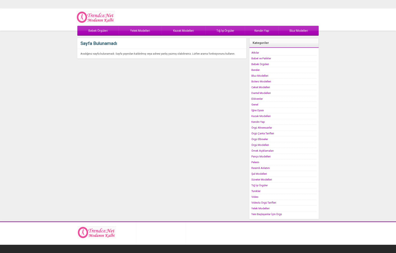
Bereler (255, 69)
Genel (254, 104)
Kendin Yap (258, 121)
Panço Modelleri (261, 156)
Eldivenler (257, 98)
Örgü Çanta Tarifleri (262, 133)
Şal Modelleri (259, 173)
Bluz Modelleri (259, 75)
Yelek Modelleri (260, 208)
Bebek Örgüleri (260, 64)
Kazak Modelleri (261, 116)
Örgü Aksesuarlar (261, 127)
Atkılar (255, 52)
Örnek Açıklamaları (262, 150)
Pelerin (255, 162)
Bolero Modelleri (261, 81)
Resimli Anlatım (260, 168)
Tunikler (255, 191)
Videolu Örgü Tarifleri (263, 202)
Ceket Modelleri (260, 87)
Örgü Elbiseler (259, 139)
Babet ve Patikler (261, 58)
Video (254, 196)
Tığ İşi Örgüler (259, 185)
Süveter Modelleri (261, 179)
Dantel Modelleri (261, 93)
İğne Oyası (257, 110)
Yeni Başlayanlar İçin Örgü (266, 214)
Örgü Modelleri (260, 144)
